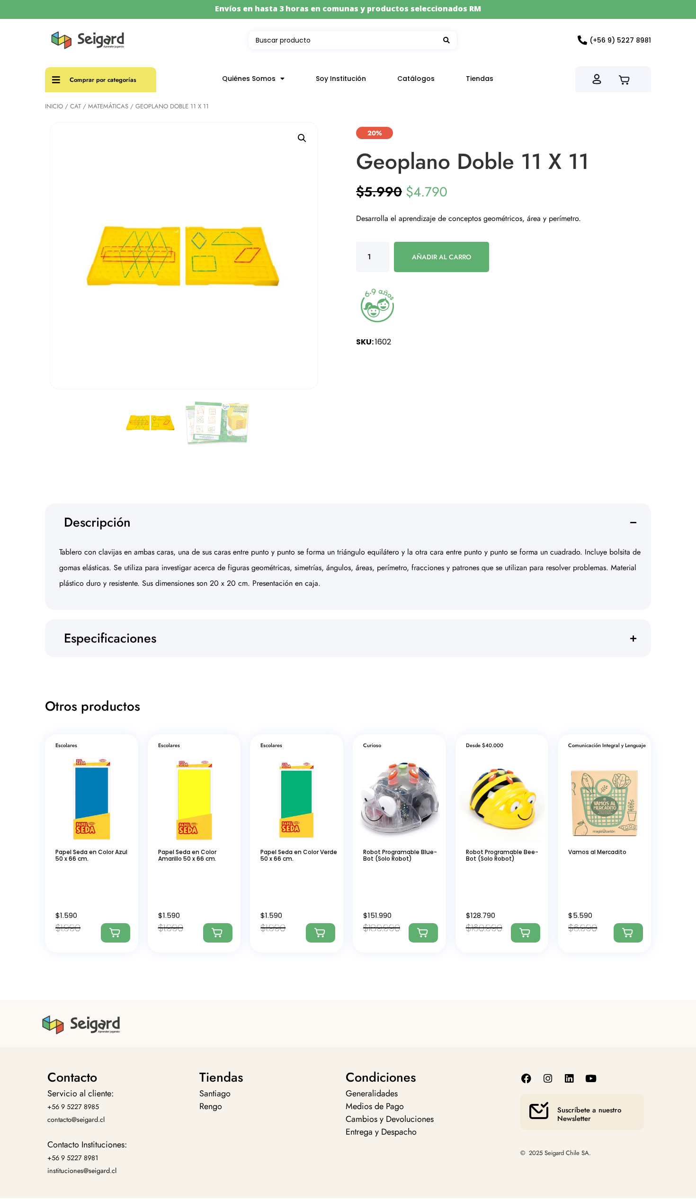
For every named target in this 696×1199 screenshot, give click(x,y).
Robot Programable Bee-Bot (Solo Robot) (502, 855)
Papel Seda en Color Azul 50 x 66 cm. (91, 855)
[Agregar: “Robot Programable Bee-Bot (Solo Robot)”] (525, 933)
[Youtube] (591, 1078)
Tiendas (479, 78)
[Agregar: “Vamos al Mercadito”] (628, 933)
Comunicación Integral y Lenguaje (607, 745)
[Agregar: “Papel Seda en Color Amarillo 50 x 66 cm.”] (217, 933)
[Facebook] (526, 1078)
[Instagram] (548, 1078)
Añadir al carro (441, 257)
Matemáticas (108, 106)
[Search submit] (446, 40)
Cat (75, 106)
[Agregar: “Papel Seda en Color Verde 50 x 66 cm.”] (320, 933)
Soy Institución (341, 78)
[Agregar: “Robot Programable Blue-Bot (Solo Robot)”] (423, 933)
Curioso (372, 745)
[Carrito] (627, 79)
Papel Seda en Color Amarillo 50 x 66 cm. (187, 855)
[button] (302, 138)
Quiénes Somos (249, 78)
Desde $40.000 (484, 745)
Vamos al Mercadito (597, 852)
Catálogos (416, 78)
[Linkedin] (569, 1078)
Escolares (66, 745)
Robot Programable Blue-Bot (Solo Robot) (400, 855)
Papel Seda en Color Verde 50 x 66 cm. (298, 855)
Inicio (54, 106)
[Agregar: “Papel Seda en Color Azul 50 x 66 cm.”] (115, 933)
